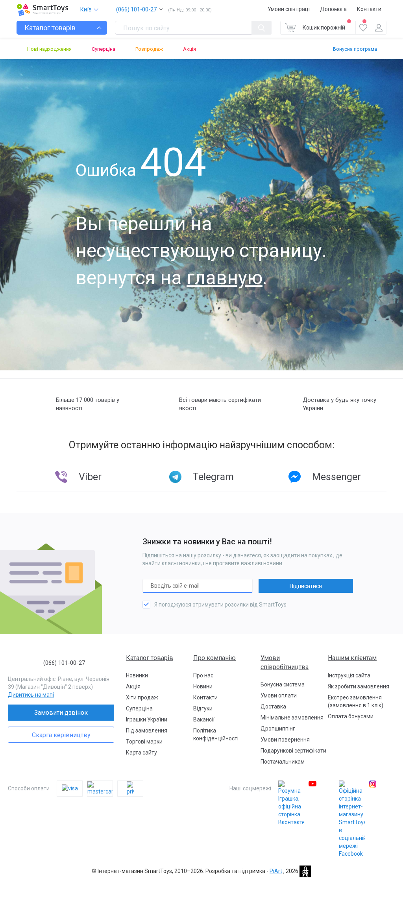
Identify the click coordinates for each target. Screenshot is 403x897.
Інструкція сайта (349, 675)
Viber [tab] (90, 477)
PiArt (276, 870)
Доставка (273, 706)
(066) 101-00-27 (136, 9)
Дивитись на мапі (31, 695)
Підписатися (306, 586)
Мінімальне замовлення (292, 717)
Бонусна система (283, 684)
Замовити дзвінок (61, 712)
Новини (203, 686)
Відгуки (203, 708)
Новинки (137, 675)
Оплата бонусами (350, 716)
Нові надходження (49, 49)
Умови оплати (279, 695)
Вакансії (203, 719)
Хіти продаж (142, 697)
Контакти (369, 9)
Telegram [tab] (213, 477)
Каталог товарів (149, 658)
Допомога (333, 9)
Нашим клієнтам (352, 658)
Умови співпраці (289, 9)
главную (225, 277)
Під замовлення (146, 730)
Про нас (203, 675)
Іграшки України (146, 719)
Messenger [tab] (336, 477)
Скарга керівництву (61, 735)
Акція (189, 49)
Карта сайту (141, 752)
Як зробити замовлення (358, 686)
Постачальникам (283, 761)
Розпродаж (149, 49)
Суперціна (103, 49)
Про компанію (214, 658)
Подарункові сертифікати (293, 750)
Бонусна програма (355, 49)
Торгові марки (144, 741)
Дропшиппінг (278, 728)
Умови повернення (285, 739)
